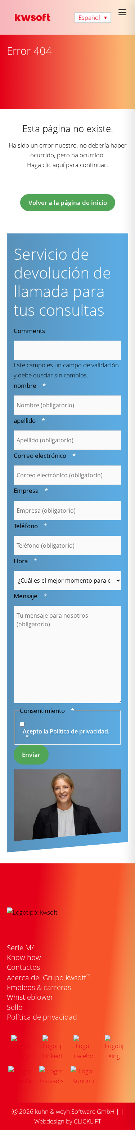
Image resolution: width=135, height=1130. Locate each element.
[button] (93, 17)
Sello (15, 1007)
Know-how (24, 957)
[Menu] (122, 12)
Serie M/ (20, 947)
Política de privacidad (79, 731)
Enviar (31, 754)
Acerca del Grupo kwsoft (49, 977)
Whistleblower (30, 997)
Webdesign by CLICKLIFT (67, 1121)
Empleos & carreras (39, 987)
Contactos (23, 967)
